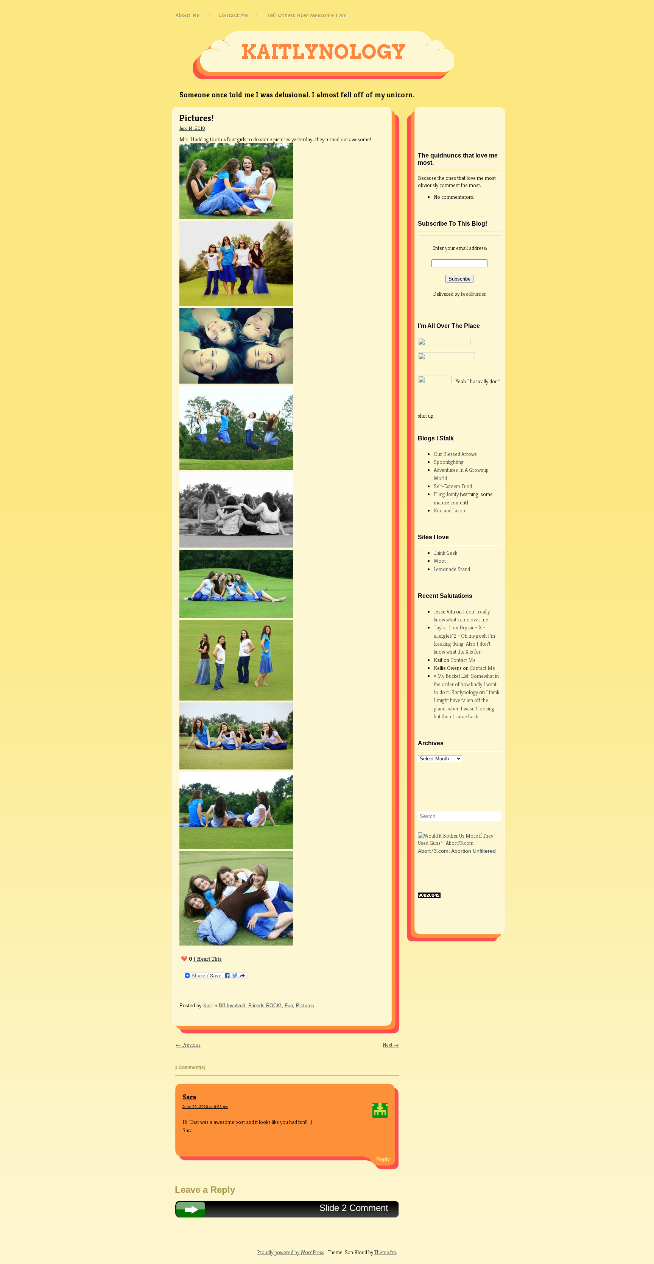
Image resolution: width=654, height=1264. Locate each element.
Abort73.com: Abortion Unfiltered (457, 851)
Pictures (305, 1005)
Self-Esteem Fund (453, 486)
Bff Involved (232, 1005)
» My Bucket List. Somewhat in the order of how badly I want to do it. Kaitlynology (466, 684)
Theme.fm (385, 1252)
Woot (440, 560)
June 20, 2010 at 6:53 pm (205, 1107)
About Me (187, 15)
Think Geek (445, 552)
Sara (189, 1096)
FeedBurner (473, 293)
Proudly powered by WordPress (290, 1252)
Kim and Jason (449, 510)
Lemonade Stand (452, 569)
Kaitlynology (323, 52)
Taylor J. (443, 627)
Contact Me (233, 15)
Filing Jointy (447, 494)
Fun (289, 1005)
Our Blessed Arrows (455, 454)
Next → (391, 1044)
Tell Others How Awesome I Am (307, 15)
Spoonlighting (449, 462)
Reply (383, 1159)
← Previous (188, 1044)
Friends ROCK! (265, 1005)
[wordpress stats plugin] (429, 896)
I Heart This (207, 958)
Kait (207, 1005)
